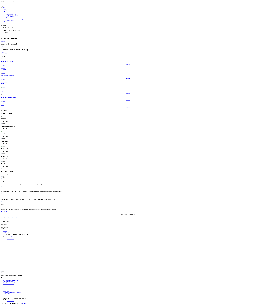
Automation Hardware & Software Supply (15, 19)
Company (5, 10)
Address (5, 231)
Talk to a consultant (5, 211)
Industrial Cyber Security (11, 14)
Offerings (5, 11)
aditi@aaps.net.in (13, 236)
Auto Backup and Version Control (13, 12)
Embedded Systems (10, 20)
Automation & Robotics (4, 83)
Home (4, 9)
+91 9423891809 (10, 239)
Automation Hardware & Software (8, 97)
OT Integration (9, 17)
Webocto (24, 303)
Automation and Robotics (11, 16)
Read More (128, 64)
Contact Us (5, 22)
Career (4, 21)
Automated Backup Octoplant (7, 61)
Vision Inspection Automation (12, 15)
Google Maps (6, 232)
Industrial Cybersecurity (4, 68)
